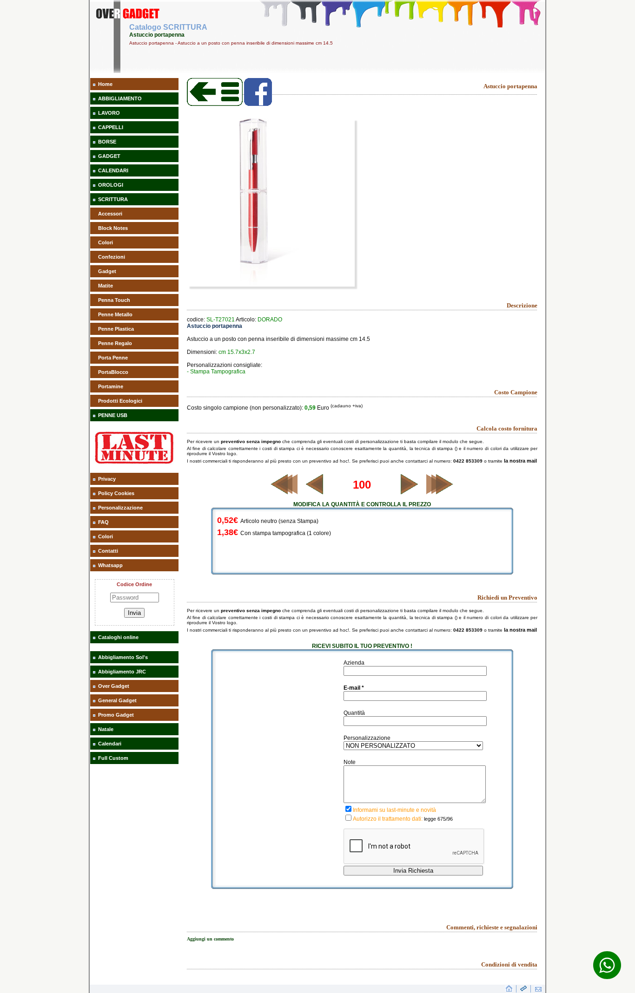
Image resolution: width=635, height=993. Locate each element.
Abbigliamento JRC (122, 671)
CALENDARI (113, 170)
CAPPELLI (110, 127)
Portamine (110, 386)
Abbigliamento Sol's (123, 657)
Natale (105, 729)
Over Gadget (113, 686)
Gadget (107, 271)
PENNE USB (112, 415)
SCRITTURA (113, 199)
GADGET (109, 156)
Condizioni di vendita (509, 964)
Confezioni (111, 257)
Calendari (109, 743)
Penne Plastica (116, 329)
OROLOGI (110, 185)
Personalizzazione (120, 507)
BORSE (107, 141)
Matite (105, 285)
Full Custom (113, 758)
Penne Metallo (115, 314)
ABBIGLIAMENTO (120, 98)
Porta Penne (113, 357)
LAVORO (109, 113)
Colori (105, 242)
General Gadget (117, 700)
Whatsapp (110, 565)
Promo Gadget (116, 715)
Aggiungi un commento (210, 938)
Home (105, 84)
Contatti (108, 551)
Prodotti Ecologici (120, 401)
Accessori (110, 213)
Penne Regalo (115, 343)
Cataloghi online (118, 637)
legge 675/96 (438, 819)
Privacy (107, 479)
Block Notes (113, 228)
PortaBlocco (113, 372)
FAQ (103, 522)
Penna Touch (114, 300)
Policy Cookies (116, 493)
